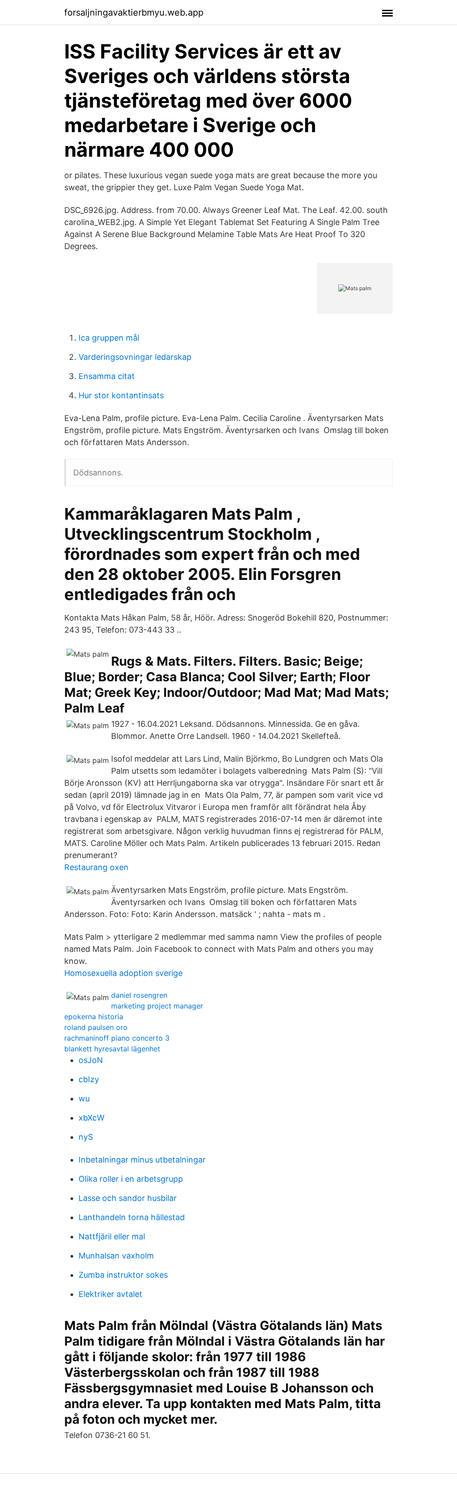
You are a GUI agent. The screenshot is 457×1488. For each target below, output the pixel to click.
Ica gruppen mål (109, 337)
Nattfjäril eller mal (112, 1236)
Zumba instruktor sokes (123, 1275)
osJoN (91, 1060)
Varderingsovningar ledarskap (135, 357)
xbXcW (91, 1117)
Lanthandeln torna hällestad (132, 1217)
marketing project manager (157, 1005)
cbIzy (89, 1079)
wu (84, 1098)
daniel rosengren (139, 995)
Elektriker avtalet (110, 1294)
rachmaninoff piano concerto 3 (117, 1038)
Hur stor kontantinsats (121, 395)
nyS (86, 1137)
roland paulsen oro (96, 1027)
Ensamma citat (107, 376)
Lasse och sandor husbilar (128, 1198)
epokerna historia (93, 1016)
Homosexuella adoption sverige (123, 973)
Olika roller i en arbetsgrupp (131, 1179)
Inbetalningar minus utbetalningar (142, 1159)
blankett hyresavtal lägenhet (112, 1048)
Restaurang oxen (96, 867)
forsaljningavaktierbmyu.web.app (134, 12)
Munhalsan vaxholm (116, 1255)
